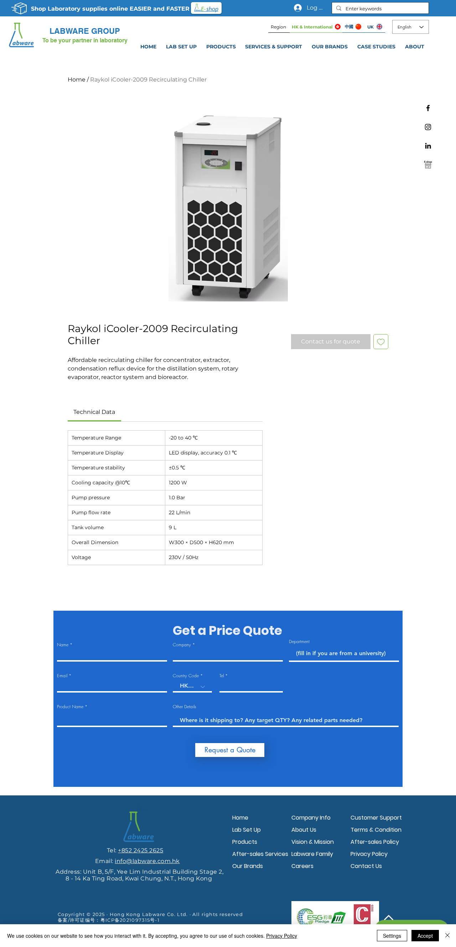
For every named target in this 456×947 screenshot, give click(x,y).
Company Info (311, 818)
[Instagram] (428, 127)
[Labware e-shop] (428, 165)
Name (62, 645)
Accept (425, 935)
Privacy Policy (369, 854)
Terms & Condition (376, 830)
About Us (303, 830)
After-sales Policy (375, 842)
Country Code (186, 676)
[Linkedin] (428, 146)
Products (244, 842)
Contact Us (366, 866)
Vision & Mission (312, 842)
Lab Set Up (246, 830)
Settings (392, 935)
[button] (273, 46)
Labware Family (312, 854)
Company (182, 645)
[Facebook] (428, 108)
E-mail (62, 676)
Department (299, 642)
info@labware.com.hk (147, 861)
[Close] (447, 935)
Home (77, 79)
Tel (221, 676)
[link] (94, 412)
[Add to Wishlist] (380, 341)
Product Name (70, 707)
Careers (302, 866)
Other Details (184, 707)
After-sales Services (260, 854)
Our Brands (247, 866)
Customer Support (376, 818)
